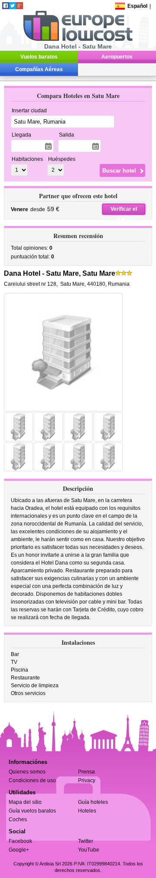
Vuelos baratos (39, 57)
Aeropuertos (117, 57)
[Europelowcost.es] (78, 39)
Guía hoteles (93, 802)
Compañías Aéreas (39, 69)
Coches (18, 819)
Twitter (85, 841)
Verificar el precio (123, 210)
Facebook (20, 841)
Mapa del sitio (25, 802)
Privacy (86, 780)
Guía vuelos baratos (32, 811)
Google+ (19, 850)
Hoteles (87, 811)
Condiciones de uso (32, 780)
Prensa (86, 772)
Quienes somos (27, 772)
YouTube (88, 850)
